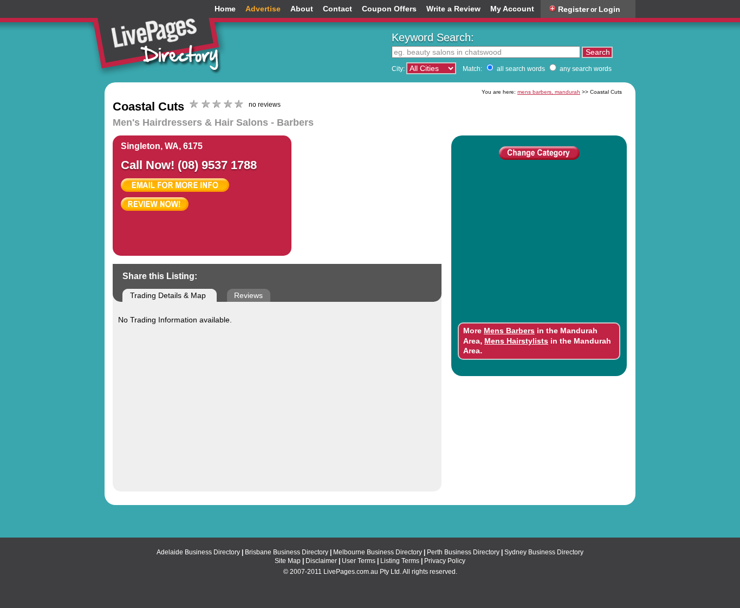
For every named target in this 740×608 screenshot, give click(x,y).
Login (609, 9)
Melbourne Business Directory (377, 552)
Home (225, 9)
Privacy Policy (444, 561)
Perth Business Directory (463, 552)
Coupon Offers (389, 9)
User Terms (358, 561)
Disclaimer (321, 561)
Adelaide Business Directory (198, 552)
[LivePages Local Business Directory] (161, 40)
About (301, 9)
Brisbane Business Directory (286, 552)
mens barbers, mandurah (548, 92)
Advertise (263, 9)
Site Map (288, 561)
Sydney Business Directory (543, 552)
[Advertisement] (387, 189)
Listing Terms (399, 561)
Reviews (248, 295)
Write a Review (453, 9)
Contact (337, 9)
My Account (512, 9)
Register (573, 9)
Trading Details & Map (168, 295)
